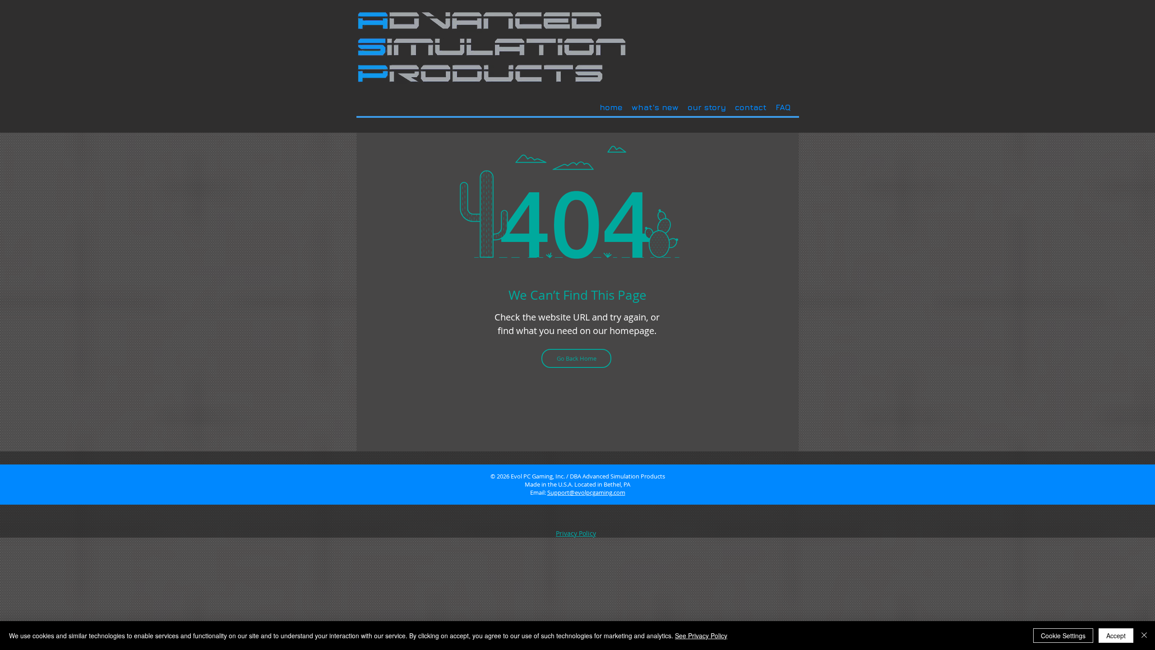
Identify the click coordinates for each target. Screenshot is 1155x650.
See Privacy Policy (701, 635)
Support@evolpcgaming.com (586, 492)
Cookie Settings (1063, 635)
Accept (1116, 635)
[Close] (1144, 635)
